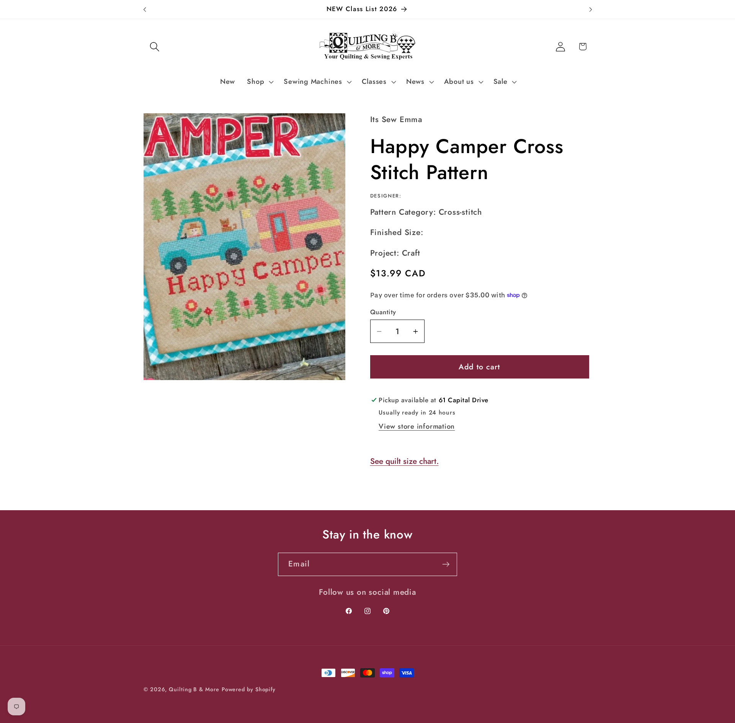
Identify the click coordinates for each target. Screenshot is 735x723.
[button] (154, 46)
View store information (417, 426)
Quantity (383, 312)
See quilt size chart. (404, 461)
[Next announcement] (590, 9)
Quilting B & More (194, 689)
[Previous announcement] (144, 9)
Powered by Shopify (249, 689)
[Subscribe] (446, 564)
